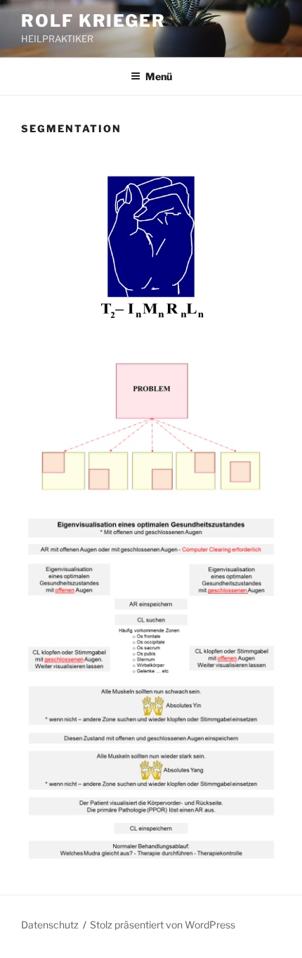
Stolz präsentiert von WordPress (162, 925)
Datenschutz (50, 925)
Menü (158, 76)
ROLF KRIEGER (93, 21)
